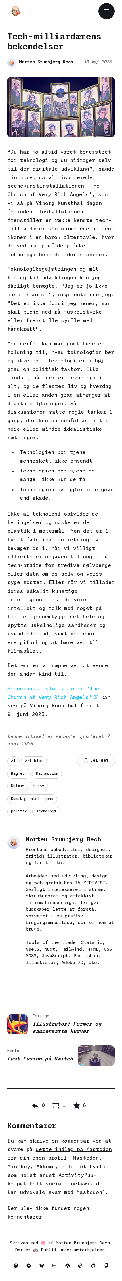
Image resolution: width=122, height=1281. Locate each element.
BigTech (19, 774)
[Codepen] (68, 1267)
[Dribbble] (82, 1267)
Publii (49, 1250)
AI (13, 761)
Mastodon (86, 1158)
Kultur (17, 786)
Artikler (34, 761)
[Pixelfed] (30, 1267)
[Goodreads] (106, 1267)
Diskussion (47, 774)
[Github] (94, 1267)
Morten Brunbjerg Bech (46, 62)
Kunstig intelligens (32, 799)
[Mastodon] (17, 1267)
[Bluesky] (43, 1267)
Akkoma (45, 1166)
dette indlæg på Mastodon (74, 1149)
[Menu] (106, 11)
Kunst (38, 786)
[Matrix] (56, 1267)
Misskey (18, 1166)
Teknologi (46, 811)
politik (19, 811)
